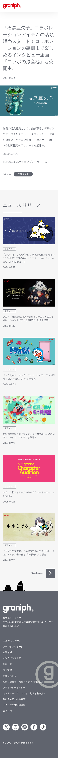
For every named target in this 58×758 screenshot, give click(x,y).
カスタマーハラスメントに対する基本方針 (24, 693)
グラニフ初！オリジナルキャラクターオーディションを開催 (29, 494)
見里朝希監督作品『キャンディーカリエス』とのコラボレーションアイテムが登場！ (29, 436)
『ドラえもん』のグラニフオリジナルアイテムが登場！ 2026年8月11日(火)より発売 (29, 377)
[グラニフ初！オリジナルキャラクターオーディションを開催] (29, 468)
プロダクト (23, 174)
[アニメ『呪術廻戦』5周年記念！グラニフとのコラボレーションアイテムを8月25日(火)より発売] (29, 293)
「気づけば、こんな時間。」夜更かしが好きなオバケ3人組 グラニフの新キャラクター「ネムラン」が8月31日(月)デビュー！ (29, 258)
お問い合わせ (9, 676)
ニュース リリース (12, 641)
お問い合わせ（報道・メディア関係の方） (24, 682)
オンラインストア (12, 658)
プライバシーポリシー (14, 687)
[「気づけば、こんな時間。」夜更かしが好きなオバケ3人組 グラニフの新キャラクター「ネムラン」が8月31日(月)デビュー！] (29, 230)
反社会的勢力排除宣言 (14, 699)
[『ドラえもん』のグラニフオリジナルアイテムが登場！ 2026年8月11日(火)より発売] (29, 351)
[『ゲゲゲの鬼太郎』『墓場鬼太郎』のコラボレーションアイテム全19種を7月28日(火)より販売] (29, 527)
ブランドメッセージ (13, 646)
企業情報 (7, 652)
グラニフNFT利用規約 (14, 705)
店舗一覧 (7, 664)
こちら (14, 153)
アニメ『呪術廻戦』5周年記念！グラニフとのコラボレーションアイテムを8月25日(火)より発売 (28, 319)
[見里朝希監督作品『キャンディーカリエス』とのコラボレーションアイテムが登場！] (29, 410)
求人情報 (7, 670)
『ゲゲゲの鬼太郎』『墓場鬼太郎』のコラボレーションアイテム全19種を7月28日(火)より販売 (29, 553)
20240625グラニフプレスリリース (27, 162)
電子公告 (7, 711)
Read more (37, 573)
